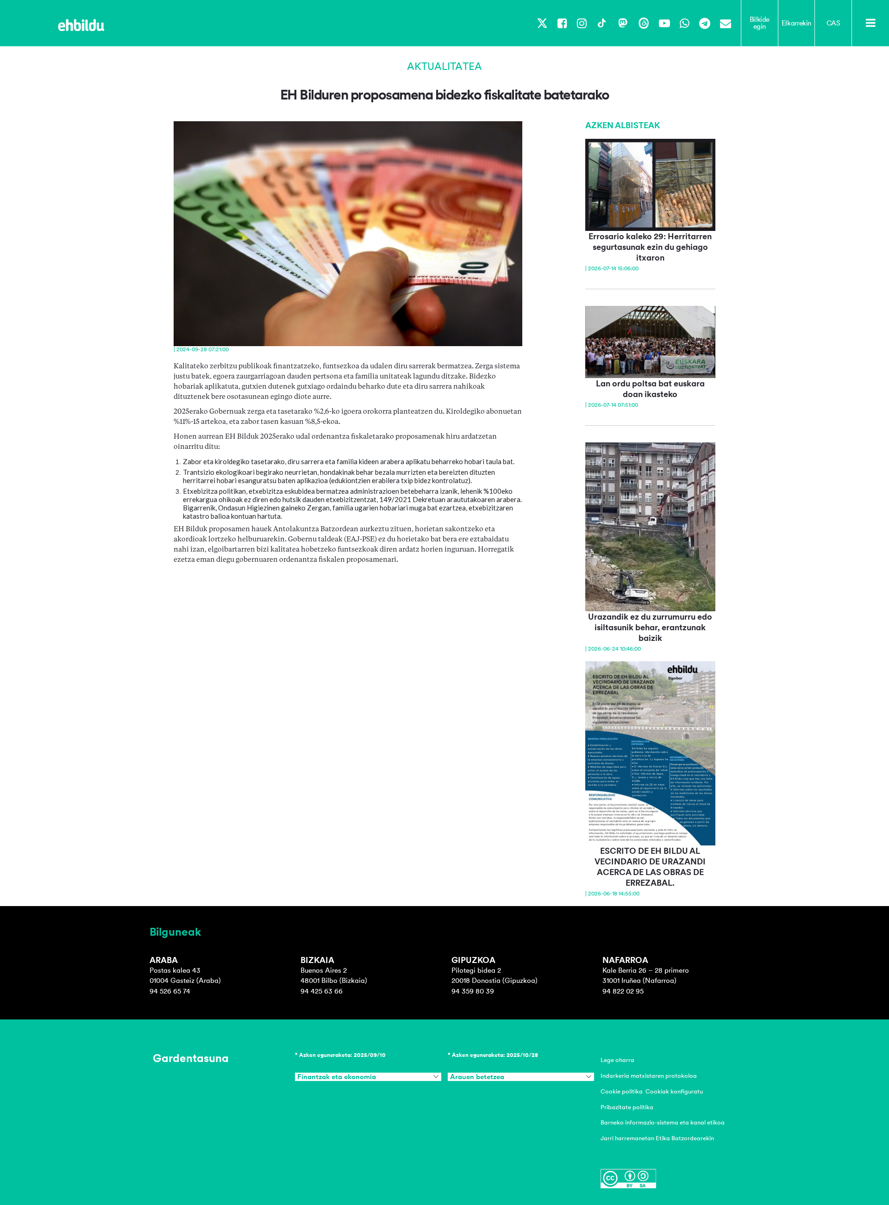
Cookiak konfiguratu (674, 1091)
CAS (833, 23)
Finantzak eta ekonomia (336, 1077)
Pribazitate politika (627, 1107)
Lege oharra (617, 1059)
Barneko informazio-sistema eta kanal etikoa (663, 1122)
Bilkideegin (760, 23)
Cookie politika (622, 1091)
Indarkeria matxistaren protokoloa (649, 1075)
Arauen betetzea (477, 1077)
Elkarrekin (796, 23)
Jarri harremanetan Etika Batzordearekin (657, 1138)
